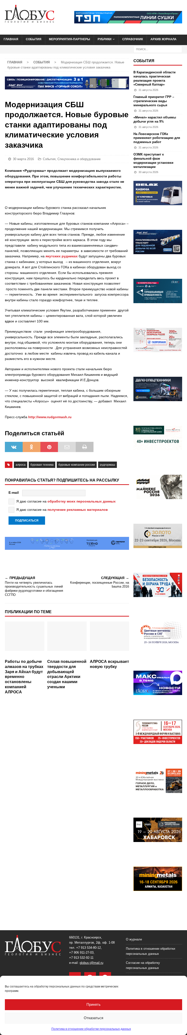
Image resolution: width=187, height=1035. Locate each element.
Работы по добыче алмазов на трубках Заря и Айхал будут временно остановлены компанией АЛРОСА (24, 676)
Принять (93, 1004)
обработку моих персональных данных (81, 501)
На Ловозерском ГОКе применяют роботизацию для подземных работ (156, 138)
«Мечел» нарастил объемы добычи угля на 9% (154, 119)
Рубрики (105, 39)
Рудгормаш (107, 464)
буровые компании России (76, 464)
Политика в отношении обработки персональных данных (91, 1029)
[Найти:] (157, 49)
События (33, 39)
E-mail (14, 492)
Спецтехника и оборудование (79, 159)
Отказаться (93, 1018)
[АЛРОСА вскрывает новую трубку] (109, 639)
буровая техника (42, 464)
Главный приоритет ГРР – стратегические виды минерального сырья (153, 101)
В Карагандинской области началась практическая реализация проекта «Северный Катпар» (154, 78)
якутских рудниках (62, 256)
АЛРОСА (21, 464)
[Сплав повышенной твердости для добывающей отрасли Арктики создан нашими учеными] (67, 639)
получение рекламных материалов (77, 510)
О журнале (134, 939)
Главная (11, 39)
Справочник (132, 39)
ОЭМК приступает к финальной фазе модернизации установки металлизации (153, 161)
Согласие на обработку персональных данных (143, 965)
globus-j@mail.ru (91, 963)
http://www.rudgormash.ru (50, 417)
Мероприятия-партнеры (69, 39)
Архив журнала (163, 39)
